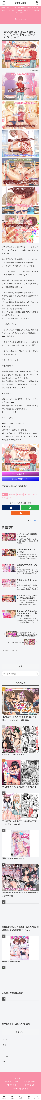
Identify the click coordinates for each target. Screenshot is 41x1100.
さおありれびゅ (29, 1081)
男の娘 (21, 494)
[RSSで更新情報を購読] (20, 513)
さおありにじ (11, 1085)
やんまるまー (8, 498)
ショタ (29, 494)
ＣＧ (5, 494)
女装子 (13, 494)
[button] (37, 673)
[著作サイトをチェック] (11, 507)
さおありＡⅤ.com (11, 1081)
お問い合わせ (30, 1085)
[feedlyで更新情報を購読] (30, 507)
